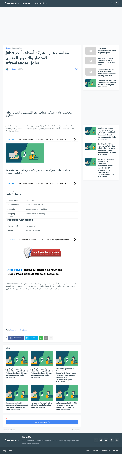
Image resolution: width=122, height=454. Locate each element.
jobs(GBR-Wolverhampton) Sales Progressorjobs (107, 50)
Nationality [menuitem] (40, 3)
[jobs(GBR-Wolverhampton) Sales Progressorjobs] (90, 51)
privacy (116, 451)
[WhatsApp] (41, 338)
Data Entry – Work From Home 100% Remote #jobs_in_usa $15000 (106, 61)
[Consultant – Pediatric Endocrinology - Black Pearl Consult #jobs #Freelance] (90, 83)
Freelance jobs (17, 48)
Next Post (75, 430)
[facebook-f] (96, 440)
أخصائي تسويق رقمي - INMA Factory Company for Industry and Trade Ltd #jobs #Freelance (66, 406)
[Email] (46, 338)
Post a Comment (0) (42, 422)
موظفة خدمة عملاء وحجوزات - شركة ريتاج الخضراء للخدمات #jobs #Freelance (41, 405)
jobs (25, 330)
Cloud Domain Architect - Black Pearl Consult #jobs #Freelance (43, 239)
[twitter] (101, 440)
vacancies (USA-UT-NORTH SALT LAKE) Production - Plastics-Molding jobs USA (107, 72)
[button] (111, 3)
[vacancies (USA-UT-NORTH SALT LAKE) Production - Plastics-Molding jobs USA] (90, 72)
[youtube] (106, 440)
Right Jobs (7, 451)
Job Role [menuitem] (26, 3)
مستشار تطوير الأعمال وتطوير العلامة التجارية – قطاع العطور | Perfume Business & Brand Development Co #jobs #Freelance (17, 373)
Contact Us (105, 451)
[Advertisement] (61, 25)
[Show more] (51, 338)
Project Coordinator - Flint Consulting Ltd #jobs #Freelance (41, 139)
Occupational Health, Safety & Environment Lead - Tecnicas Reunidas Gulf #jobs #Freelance (17, 406)
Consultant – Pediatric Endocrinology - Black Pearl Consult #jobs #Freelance (107, 83)
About (95, 451)
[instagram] (111, 440)
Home (8, 48)
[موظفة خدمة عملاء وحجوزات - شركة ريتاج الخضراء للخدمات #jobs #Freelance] (42, 393)
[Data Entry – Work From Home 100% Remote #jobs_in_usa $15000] (90, 60)
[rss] (117, 440)
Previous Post (9, 430)
